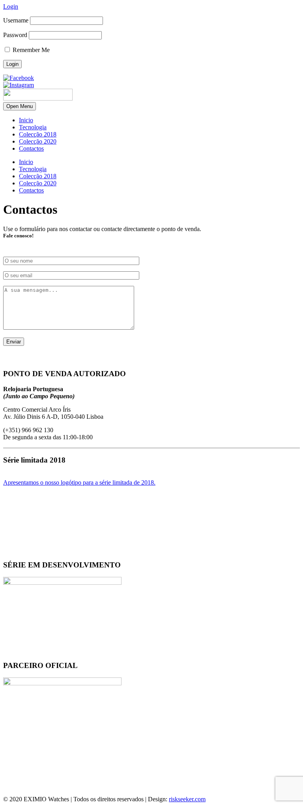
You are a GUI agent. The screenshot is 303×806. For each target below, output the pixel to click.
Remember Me (30, 50)
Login (10, 6)
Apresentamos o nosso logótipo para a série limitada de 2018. (79, 482)
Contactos (31, 148)
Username (15, 20)
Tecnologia (33, 127)
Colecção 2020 (37, 141)
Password (15, 35)
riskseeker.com (187, 799)
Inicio (26, 120)
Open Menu (19, 106)
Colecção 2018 (37, 134)
